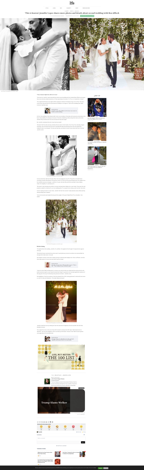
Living (54, 8)
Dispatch (72, 11)
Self (61, 8)
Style (47, 8)
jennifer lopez (66, 375)
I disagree (106, 468)
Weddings (77, 11)
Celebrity (68, 8)
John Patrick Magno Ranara (58, 15)
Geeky (76, 8)
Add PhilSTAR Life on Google (86, 15)
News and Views (86, 8)
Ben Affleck (58, 375)
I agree (100, 468)
